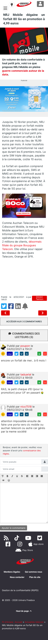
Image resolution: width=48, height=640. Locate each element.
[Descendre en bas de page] (22, 354)
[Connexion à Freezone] (40, 4)
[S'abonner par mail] (25, 307)
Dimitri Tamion (39, 298)
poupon (25, 345)
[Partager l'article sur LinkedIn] (18, 307)
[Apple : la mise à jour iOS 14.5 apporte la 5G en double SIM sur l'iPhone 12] (6, 312)
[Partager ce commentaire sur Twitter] (16, 354)
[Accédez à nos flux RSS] (7, 538)
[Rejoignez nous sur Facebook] (8, 544)
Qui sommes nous (33, 572)
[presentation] (3, 476)
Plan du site (34, 577)
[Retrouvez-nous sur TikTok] (17, 538)
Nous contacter (17, 577)
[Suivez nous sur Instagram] (20, 544)
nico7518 (26, 406)
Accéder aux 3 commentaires (24, 321)
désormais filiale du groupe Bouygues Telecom (21, 245)
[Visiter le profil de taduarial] (3, 375)
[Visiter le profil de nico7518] (3, 407)
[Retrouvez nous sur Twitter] (40, 538)
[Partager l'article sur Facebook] (11, 307)
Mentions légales (12, 572)
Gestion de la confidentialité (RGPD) (20, 590)
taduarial (26, 374)
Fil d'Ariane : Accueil (12, 622)
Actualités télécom (34, 622)
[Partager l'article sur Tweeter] (4, 307)
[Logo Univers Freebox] (24, 4)
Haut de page (22, 611)
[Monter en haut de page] (27, 354)
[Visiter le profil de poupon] (3, 346)
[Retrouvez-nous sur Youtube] (28, 538)
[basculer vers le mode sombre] (12, 4)
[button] (2, 476)
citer (9, 354)
